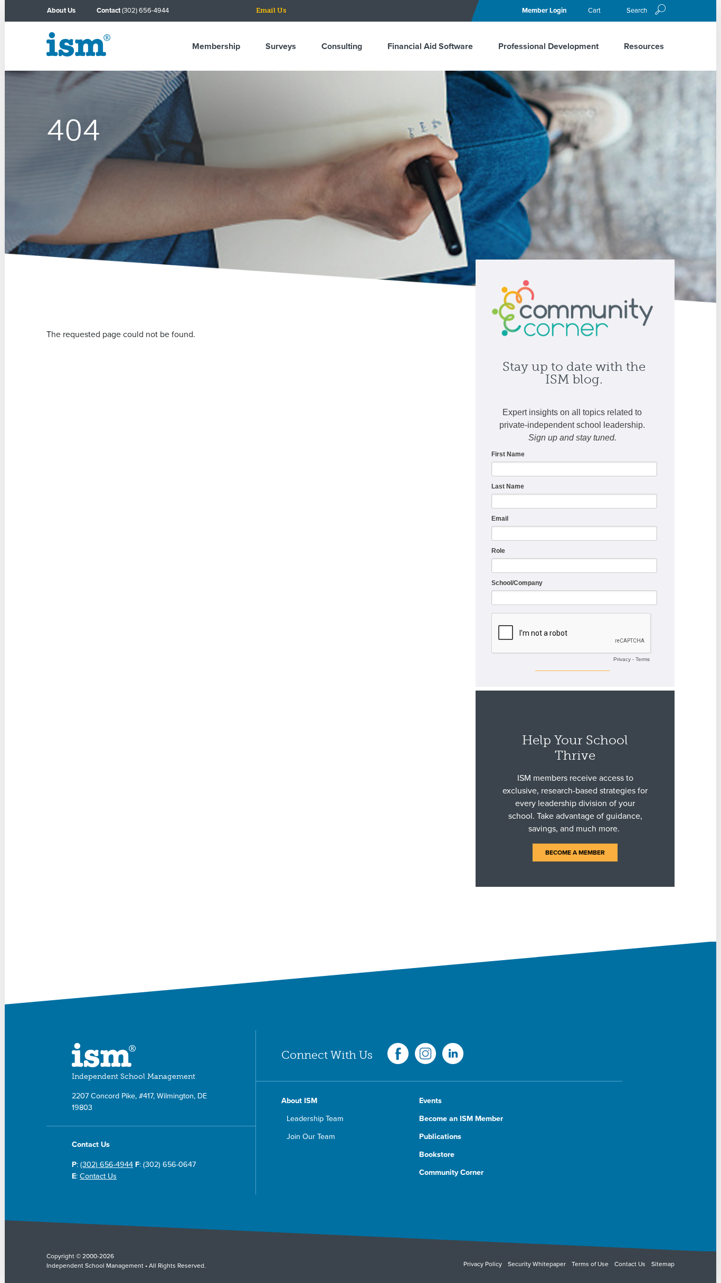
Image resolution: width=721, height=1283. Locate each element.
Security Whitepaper (537, 1264)
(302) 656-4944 (145, 10)
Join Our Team (311, 1136)
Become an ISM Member (461, 1118)
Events (430, 1100)
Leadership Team (315, 1118)
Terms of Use (590, 1264)
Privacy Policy (482, 1264)
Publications (440, 1136)
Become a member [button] (575, 852)
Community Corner (451, 1172)
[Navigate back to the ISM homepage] (78, 54)
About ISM (299, 1100)
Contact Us (98, 1176)
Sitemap (663, 1264)
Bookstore (436, 1154)
